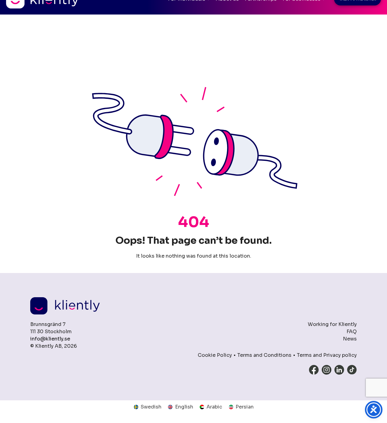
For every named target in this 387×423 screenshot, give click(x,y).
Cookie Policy (215, 355)
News (350, 339)
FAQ (351, 331)
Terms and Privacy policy (327, 355)
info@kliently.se (50, 339)
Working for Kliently (332, 324)
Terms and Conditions (264, 355)
